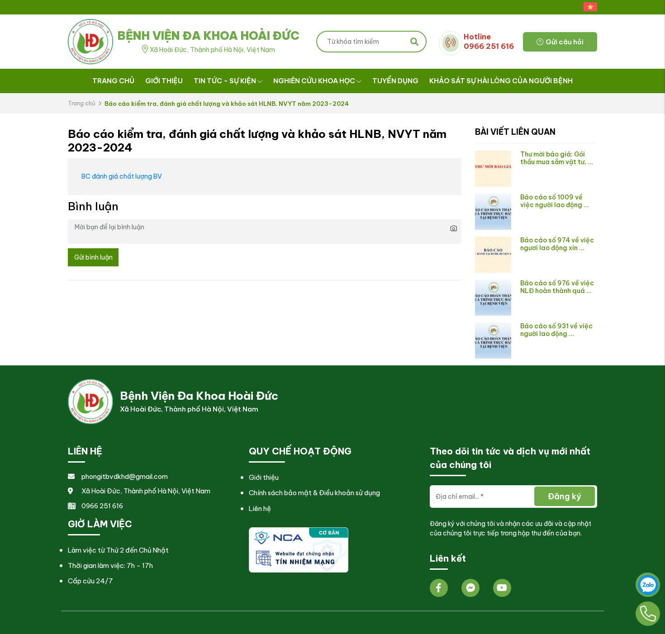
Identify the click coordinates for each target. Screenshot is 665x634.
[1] (298, 549)
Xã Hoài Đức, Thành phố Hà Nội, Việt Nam (145, 491)
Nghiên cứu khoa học (314, 80)
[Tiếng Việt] (588, 7)
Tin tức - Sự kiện (225, 80)
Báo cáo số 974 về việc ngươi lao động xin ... (557, 244)
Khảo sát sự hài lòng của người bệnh (501, 80)
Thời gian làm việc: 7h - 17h (110, 565)
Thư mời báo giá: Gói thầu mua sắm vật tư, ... (556, 158)
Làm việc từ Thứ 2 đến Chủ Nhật (118, 550)
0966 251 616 (102, 506)
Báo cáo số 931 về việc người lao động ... (556, 330)
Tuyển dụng (395, 80)
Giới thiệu (164, 80)
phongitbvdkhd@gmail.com (124, 476)
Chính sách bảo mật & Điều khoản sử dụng (314, 492)
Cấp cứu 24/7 (90, 581)
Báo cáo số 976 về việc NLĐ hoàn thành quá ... (557, 287)
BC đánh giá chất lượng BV (121, 176)
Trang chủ (113, 80)
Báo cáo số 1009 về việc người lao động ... (554, 201)
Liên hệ (260, 508)
